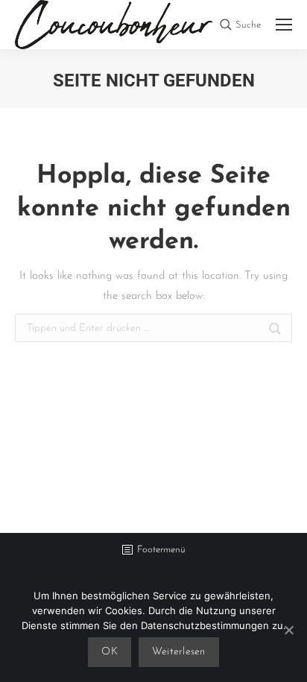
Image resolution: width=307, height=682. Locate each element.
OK (109, 651)
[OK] (288, 629)
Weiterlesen (179, 651)
